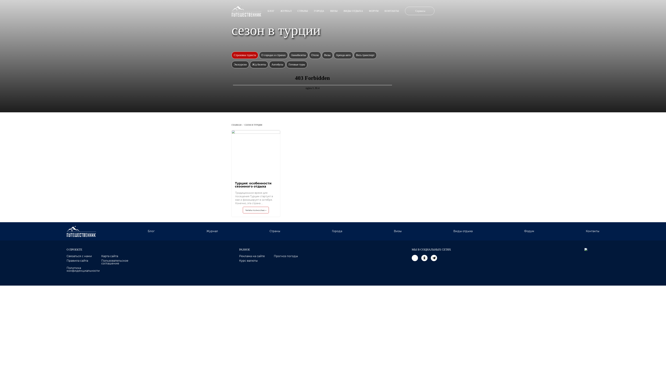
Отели (315, 55)
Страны (302, 11)
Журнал (286, 11)
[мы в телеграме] (434, 258)
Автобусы (277, 64)
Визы (334, 11)
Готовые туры (297, 64)
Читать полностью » (255, 210)
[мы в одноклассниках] (424, 258)
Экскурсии (240, 64)
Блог (271, 11)
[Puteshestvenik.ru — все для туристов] (247, 11)
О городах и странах (273, 55)
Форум (373, 11)
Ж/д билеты (259, 64)
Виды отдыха (353, 11)
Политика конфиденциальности (83, 269)
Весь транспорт (365, 55)
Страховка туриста (245, 55)
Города (319, 11)
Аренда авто (343, 55)
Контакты (392, 11)
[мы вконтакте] (415, 258)
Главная (236, 125)
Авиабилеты (298, 55)
